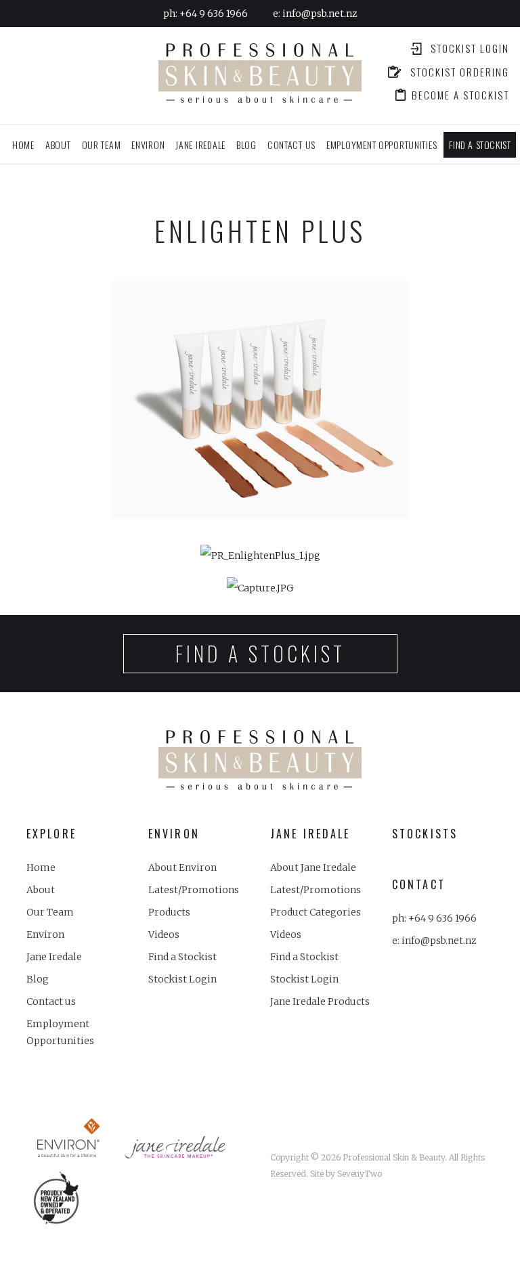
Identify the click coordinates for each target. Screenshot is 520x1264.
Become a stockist (460, 96)
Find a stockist (480, 144)
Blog (246, 144)
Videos (163, 934)
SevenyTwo (359, 1174)
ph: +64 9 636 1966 (434, 918)
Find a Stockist (182, 957)
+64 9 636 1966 (213, 13)
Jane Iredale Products (320, 1001)
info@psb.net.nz (320, 13)
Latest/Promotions (193, 890)
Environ (45, 934)
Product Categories (315, 912)
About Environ (182, 867)
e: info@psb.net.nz (434, 940)
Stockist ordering (458, 73)
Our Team (101, 144)
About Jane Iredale (313, 867)
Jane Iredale (54, 957)
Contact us (291, 144)
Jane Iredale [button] (200, 144)
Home (23, 144)
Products (169, 912)
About (58, 144)
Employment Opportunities (381, 144)
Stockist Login (468, 49)
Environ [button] (148, 144)
